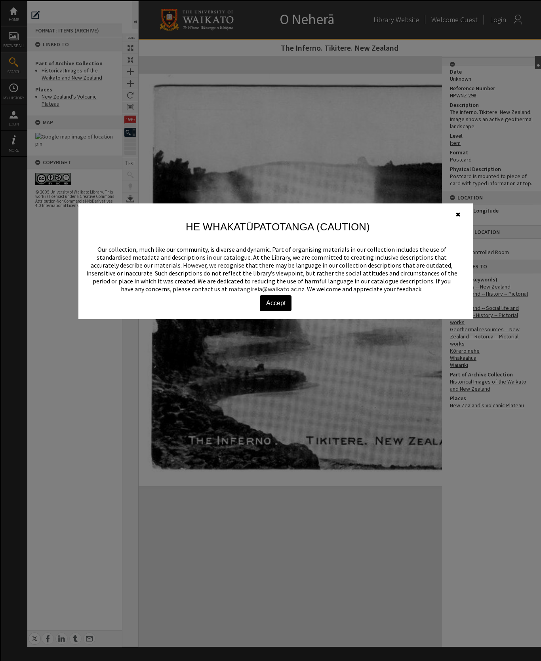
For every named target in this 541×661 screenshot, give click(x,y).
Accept (276, 303)
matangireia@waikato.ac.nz (267, 289)
